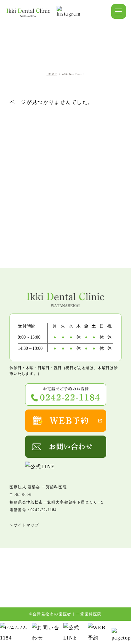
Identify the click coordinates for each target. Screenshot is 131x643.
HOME (51, 74)
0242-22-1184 (44, 510)
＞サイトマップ (24, 525)
